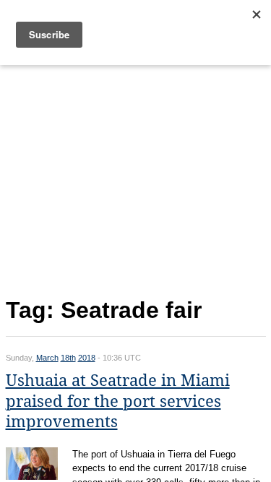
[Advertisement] (136, 178)
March (47, 357)
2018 (86, 357)
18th (68, 357)
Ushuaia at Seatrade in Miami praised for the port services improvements (118, 401)
